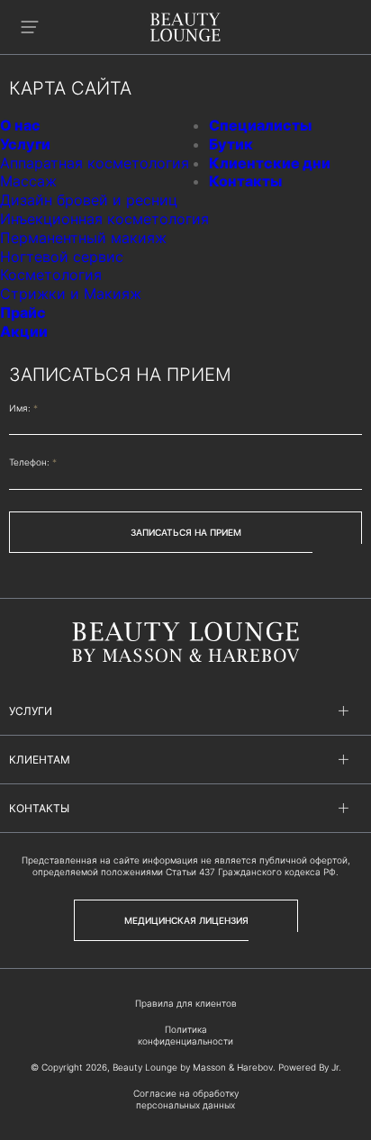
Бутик (231, 144)
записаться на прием (186, 532)
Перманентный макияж (83, 238)
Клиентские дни (269, 163)
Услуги (25, 144)
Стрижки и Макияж (70, 294)
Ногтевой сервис (61, 257)
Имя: (23, 408)
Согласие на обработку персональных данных (186, 1099)
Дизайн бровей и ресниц (88, 200)
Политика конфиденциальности (185, 1035)
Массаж (28, 181)
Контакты (245, 181)
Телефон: (33, 462)
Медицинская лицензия (186, 920)
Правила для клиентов (186, 1003)
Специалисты (260, 125)
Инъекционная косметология (104, 219)
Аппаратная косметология (94, 163)
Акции (24, 331)
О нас (20, 125)
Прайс (23, 312)
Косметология (51, 275)
